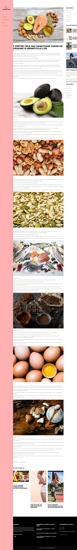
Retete (67, 17)
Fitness (39, 503)
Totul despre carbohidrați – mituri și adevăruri (20, 487)
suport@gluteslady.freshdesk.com (68, 531)
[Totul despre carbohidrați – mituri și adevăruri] (21, 476)
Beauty (67, 10)
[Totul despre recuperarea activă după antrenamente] (56, 486)
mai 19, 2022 (32, 503)
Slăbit (67, 21)
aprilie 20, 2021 (17, 50)
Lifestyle (16, 484)
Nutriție (25, 50)
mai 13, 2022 (50, 503)
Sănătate (29, 50)
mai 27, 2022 (15, 483)
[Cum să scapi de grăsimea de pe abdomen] (38, 486)
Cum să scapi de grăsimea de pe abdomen (36, 506)
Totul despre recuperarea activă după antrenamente (55, 506)
